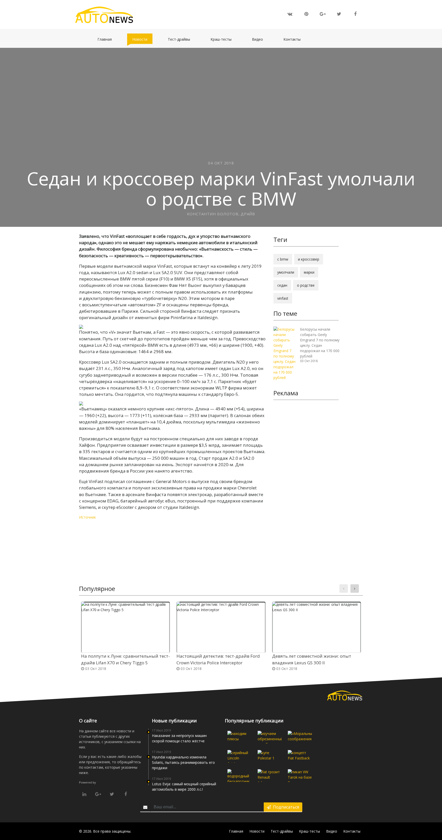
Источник (87, 517)
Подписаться (285, 807)
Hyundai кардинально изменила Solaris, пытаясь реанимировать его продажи (183, 762)
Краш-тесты (224, 39)
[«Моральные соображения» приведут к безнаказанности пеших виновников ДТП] (300, 737)
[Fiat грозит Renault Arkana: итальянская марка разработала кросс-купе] (270, 775)
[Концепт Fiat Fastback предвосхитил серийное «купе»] (300, 756)
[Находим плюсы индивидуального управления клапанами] (239, 737)
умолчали (285, 272)
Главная (107, 39)
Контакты (294, 39)
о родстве (306, 285)
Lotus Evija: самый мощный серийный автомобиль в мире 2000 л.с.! (184, 786)
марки (309, 272)
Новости (142, 39)
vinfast (282, 298)
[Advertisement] (306, 482)
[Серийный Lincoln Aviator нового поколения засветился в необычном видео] (239, 756)
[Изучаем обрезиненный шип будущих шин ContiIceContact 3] (270, 737)
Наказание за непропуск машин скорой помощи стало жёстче (179, 738)
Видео (260, 39)
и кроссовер (308, 259)
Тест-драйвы (181, 39)
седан (282, 285)
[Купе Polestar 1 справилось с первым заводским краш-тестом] (270, 756)
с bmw (282, 259)
